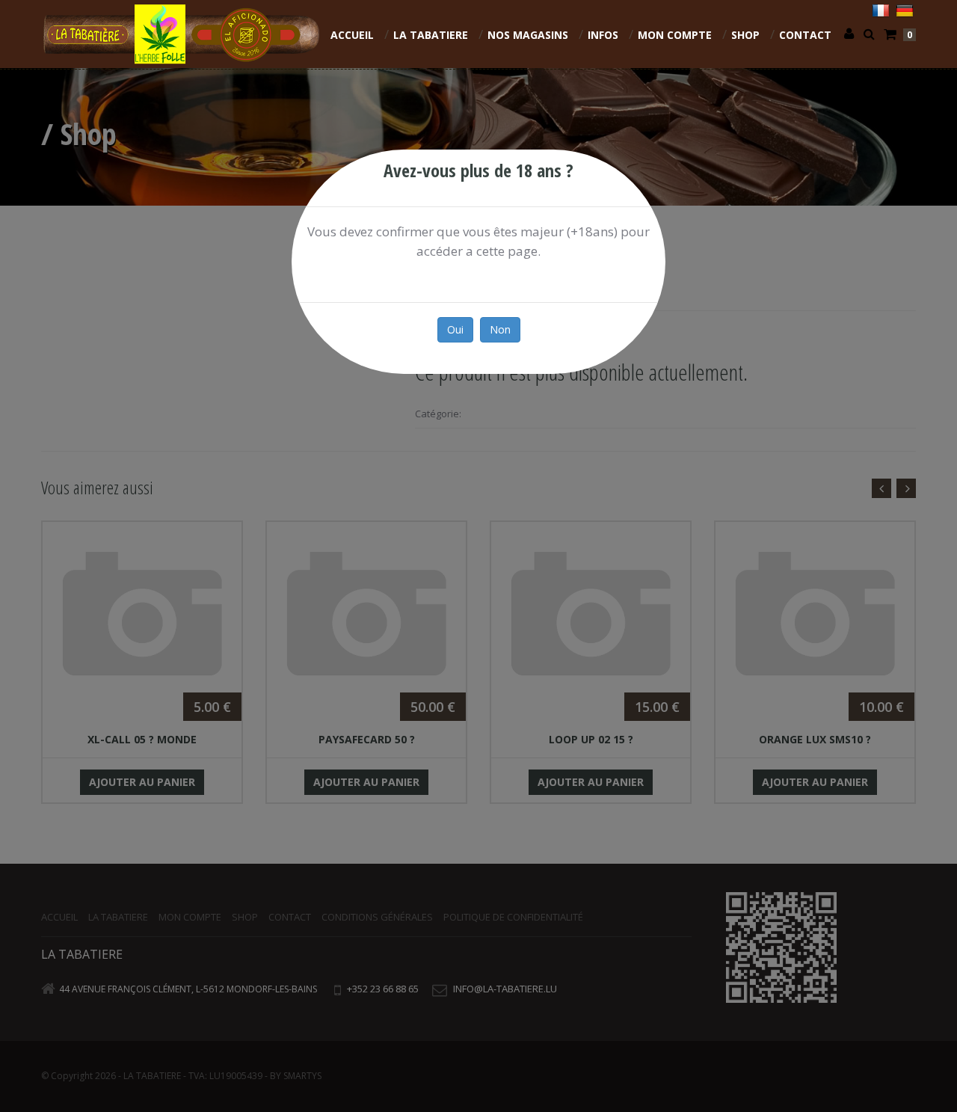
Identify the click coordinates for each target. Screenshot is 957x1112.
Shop (745, 35)
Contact (805, 35)
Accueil (352, 35)
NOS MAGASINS (527, 35)
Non (500, 329)
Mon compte (675, 35)
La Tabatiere (430, 35)
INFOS (603, 35)
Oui (455, 329)
